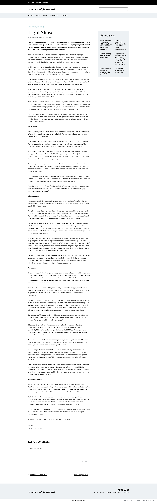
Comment (84, 461)
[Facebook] (125, 490)
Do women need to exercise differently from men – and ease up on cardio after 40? (106, 45)
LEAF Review (65, 419)
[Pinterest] (119, 490)
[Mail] (128, 490)
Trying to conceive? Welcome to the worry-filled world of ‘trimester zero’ (120, 45)
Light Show (40, 32)
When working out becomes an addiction (105, 55)
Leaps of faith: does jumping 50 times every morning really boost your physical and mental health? (120, 59)
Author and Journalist (41, 9)
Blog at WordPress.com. (78, 500)
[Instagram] (122, 490)
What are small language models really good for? (105, 71)
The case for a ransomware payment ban (119, 70)
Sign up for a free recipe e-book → (38, 2)
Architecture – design (36, 27)
